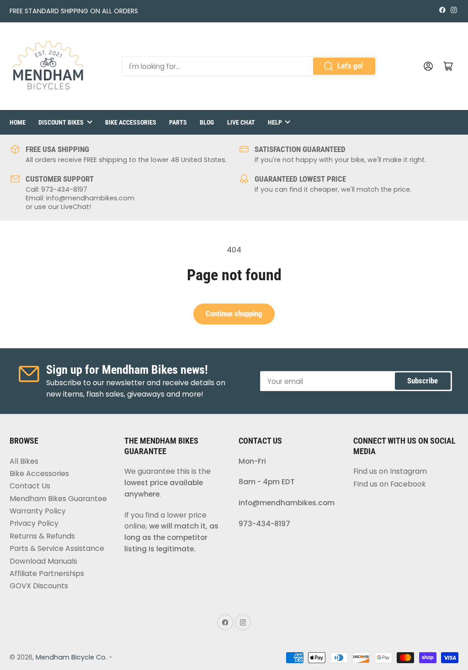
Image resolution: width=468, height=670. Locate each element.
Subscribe (422, 381)
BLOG (207, 122)
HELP (275, 122)
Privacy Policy (34, 523)
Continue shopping (234, 313)
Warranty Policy (38, 511)
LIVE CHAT (241, 122)
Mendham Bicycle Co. (71, 657)
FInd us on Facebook (389, 484)
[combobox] (249, 66)
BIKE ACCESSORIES (130, 122)
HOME (18, 122)
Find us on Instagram (390, 471)
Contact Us (30, 486)
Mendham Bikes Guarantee (58, 498)
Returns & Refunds (42, 536)
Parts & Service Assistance (57, 548)
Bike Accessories (39, 473)
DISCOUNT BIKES (61, 122)
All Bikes (24, 461)
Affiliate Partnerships (47, 573)
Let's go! (350, 66)
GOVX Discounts (39, 586)
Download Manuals (43, 561)
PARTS (178, 122)
